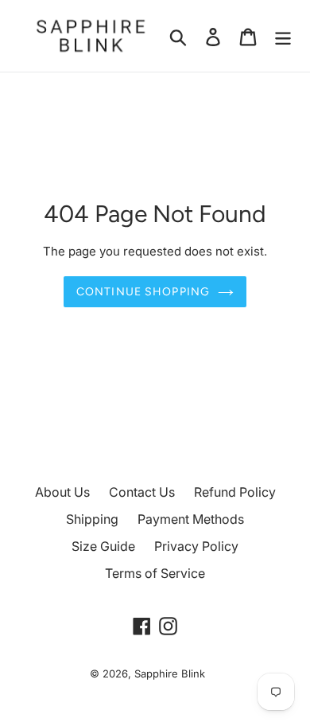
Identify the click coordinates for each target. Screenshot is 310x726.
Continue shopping (143, 292)
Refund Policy (235, 492)
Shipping (92, 519)
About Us (62, 492)
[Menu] (282, 36)
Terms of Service (155, 573)
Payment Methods (191, 519)
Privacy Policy (196, 546)
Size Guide (103, 546)
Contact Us (142, 492)
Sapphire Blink (169, 673)
